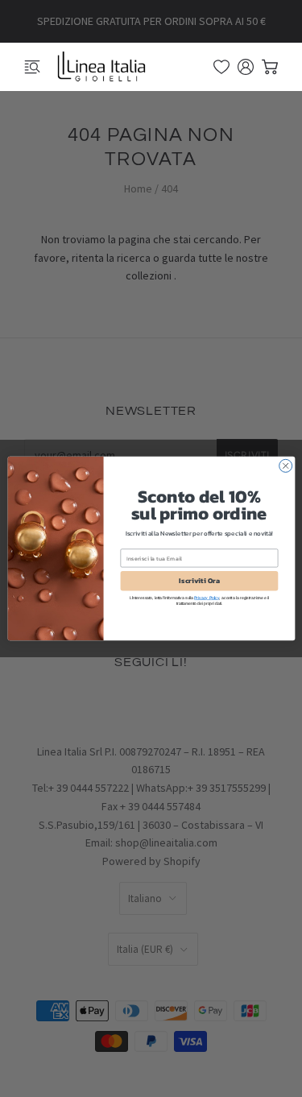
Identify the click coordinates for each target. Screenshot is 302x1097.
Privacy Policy (206, 598)
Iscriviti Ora (199, 580)
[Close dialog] (285, 465)
